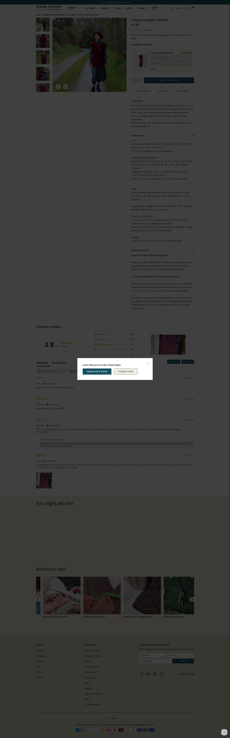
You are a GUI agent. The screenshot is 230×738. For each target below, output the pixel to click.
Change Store (125, 371)
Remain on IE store (97, 371)
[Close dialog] (147, 363)
